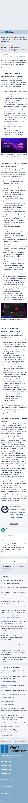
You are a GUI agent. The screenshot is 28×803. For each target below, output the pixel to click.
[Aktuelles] (23, 32)
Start (2, 797)
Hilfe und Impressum (6, 793)
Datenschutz (4, 790)
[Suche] (26, 32)
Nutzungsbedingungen (6, 786)
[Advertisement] (14, 15)
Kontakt (3, 783)
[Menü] (2, 32)
